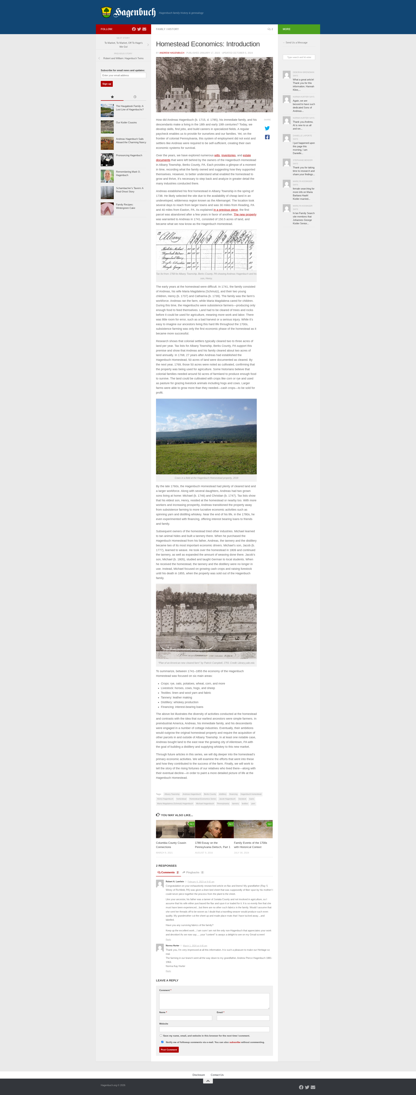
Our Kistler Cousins (126, 122)
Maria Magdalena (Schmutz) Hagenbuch (175, 803)
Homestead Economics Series (202, 799)
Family (160, 29)
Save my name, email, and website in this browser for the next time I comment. (206, 1035)
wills (217, 155)
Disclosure (199, 1075)
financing (233, 794)
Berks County (210, 794)
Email (220, 1012)
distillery (222, 794)
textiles (245, 803)
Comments (169, 872)
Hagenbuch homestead (251, 794)
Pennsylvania (223, 803)
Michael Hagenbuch (205, 803)
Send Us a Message (296, 42)
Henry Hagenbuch (165, 799)
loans (251, 799)
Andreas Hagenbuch (192, 794)
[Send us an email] (144, 29)
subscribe (234, 1042)
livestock (242, 799)
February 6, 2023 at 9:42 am (201, 881)
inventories (228, 155)
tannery (235, 803)
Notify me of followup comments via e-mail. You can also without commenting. (215, 1042)
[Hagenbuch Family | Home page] (128, 12)
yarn (253, 803)
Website (163, 1023)
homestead (181, 799)
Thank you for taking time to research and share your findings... (304, 171)
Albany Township (172, 794)
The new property (245, 214)
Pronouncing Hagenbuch (129, 155)
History (173, 29)
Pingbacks (194, 872)
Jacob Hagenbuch (227, 799)
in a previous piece (226, 209)
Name (163, 1012)
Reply (168, 939)
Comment (165, 990)
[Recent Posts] (135, 97)
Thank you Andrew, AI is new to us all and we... (303, 125)
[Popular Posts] (112, 97)
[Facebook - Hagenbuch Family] (134, 29)
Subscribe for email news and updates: (123, 70)
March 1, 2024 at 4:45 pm (195, 946)
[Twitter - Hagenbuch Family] (139, 29)
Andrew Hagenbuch (171, 53)
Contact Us (217, 1075)
